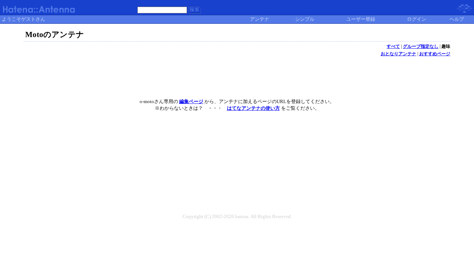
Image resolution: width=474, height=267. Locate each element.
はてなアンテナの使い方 (253, 108)
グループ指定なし (420, 46)
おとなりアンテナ (398, 53)
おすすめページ (434, 53)
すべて (393, 46)
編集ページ (191, 101)
